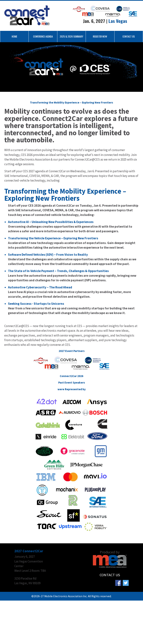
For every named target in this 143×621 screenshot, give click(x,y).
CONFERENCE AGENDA (43, 36)
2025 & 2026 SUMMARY (71, 36)
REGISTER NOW (100, 36)
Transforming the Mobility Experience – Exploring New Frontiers (65, 195)
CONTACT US (129, 36)
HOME (14, 36)
